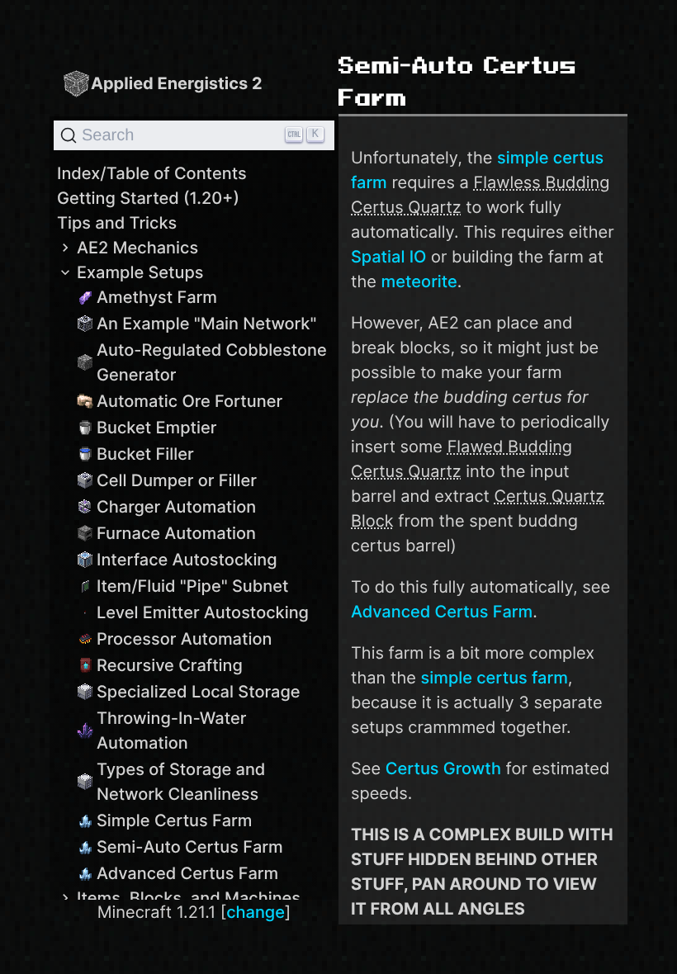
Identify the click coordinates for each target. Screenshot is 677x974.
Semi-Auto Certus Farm (190, 847)
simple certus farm (494, 678)
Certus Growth (443, 768)
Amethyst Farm (157, 297)
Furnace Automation (176, 533)
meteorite (419, 281)
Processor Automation (184, 639)
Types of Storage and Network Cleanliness (181, 781)
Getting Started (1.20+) (148, 198)
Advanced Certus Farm (187, 873)
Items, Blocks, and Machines (189, 898)
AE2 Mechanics (137, 248)
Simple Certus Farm (174, 820)
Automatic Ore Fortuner (189, 401)
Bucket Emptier (156, 427)
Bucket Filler (145, 454)
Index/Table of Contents (152, 173)
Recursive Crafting (170, 665)
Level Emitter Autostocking (203, 612)
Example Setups (140, 272)
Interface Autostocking (187, 560)
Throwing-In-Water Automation (172, 730)
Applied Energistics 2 (177, 83)
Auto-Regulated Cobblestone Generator (212, 362)
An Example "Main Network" (206, 323)
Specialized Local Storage (199, 692)
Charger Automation (176, 507)
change (255, 912)
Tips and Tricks (117, 223)
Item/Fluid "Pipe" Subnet (192, 586)
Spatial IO (388, 257)
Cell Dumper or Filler (177, 480)
